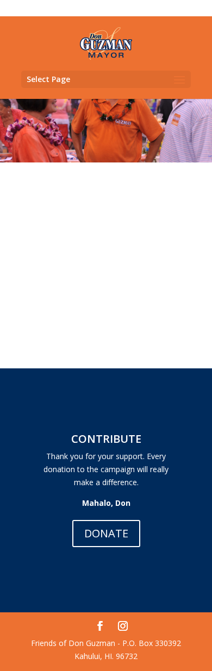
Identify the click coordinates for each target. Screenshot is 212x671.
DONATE (106, 533)
